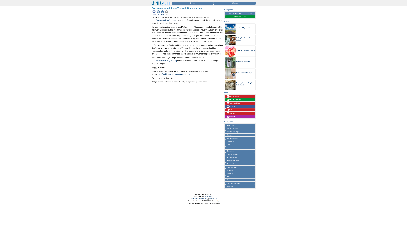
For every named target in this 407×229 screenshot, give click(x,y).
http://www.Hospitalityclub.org (164, 61)
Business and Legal (233, 132)
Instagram (232, 116)
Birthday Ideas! (233, 96)
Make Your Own (231, 167)
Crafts (228, 144)
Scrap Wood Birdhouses (243, 61)
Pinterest (232, 110)
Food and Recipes (232, 154)
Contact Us (213, 199)
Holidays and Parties (233, 160)
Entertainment (231, 151)
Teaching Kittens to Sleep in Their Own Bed (244, 84)
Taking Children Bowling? (244, 72)
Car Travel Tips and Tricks (244, 28)
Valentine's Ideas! (233, 103)
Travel (250, 13)
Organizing (230, 170)
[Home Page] (161, 1)
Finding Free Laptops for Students (243, 39)
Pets (228, 176)
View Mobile (209, 196)
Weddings (230, 186)
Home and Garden (232, 164)
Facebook (232, 106)
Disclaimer (193, 199)
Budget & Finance (232, 128)
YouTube (232, 113)
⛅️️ (218, 201)
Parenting (230, 173)
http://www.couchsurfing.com (164, 20)
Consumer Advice (232, 138)
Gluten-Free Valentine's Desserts (245, 50)
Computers (230, 135)
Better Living (230, 125)
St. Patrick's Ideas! (234, 100)
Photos (229, 180)
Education (230, 148)
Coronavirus (230, 141)
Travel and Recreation (235, 13)
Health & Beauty (232, 157)
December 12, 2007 (240, 16)
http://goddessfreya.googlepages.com (174, 74)
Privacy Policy (203, 199)
